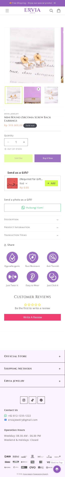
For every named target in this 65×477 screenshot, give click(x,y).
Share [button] (11, 244)
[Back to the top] (57, 469)
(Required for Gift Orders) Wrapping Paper (31, 179)
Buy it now (48, 158)
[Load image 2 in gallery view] (51, 95)
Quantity (9, 135)
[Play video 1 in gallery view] (32, 95)
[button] (9, 10)
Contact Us (11, 410)
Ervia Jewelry (28, 474)
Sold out (18, 158)
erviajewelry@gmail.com (23, 419)
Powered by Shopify (40, 474)
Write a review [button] (32, 317)
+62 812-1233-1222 (19, 415)
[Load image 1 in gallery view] (13, 95)
